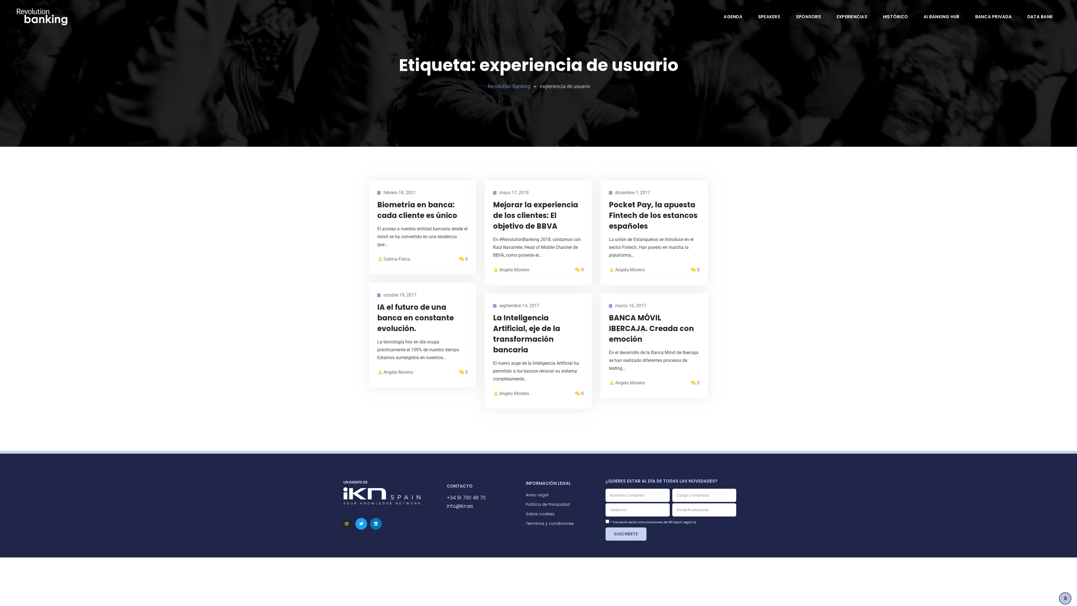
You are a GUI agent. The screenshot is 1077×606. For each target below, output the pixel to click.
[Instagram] (347, 524)
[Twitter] (361, 524)
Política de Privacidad (713, 522)
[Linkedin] (376, 524)
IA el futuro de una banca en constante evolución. (415, 318)
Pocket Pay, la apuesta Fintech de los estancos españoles (653, 215)
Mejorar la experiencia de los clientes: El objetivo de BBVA (535, 215)
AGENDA (733, 17)
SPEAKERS (769, 17)
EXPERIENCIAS (852, 17)
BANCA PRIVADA (993, 17)
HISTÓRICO (895, 17)
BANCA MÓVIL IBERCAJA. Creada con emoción (651, 328)
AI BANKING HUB (941, 17)
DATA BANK (1040, 17)
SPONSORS (808, 17)
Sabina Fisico (396, 259)
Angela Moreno (514, 269)
